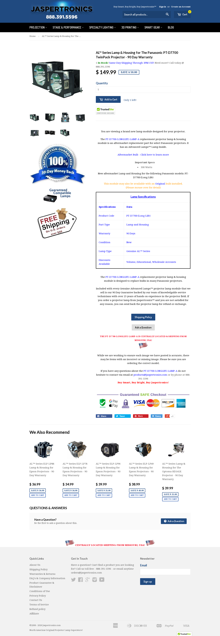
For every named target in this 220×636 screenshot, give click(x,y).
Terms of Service (39, 604)
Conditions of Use (39, 591)
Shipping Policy (143, 317)
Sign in (162, 6)
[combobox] (147, 14)
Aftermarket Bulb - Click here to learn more (143, 154)
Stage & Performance (67, 27)
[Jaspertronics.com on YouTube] (101, 580)
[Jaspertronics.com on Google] (87, 580)
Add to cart (37, 495)
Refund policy (37, 609)
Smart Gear (152, 27)
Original (160, 183)
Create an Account (181, 6)
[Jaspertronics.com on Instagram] (94, 580)
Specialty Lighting (101, 27)
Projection (37, 27)
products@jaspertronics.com (150, 374)
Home (32, 36)
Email (143, 565)
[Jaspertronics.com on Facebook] (80, 580)
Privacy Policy (37, 595)
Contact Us (35, 600)
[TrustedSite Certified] (105, 111)
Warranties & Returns (42, 574)
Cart (186, 13)
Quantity (102, 83)
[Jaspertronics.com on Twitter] (73, 580)
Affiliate (34, 613)
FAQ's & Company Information (47, 578)
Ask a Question (143, 327)
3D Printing (129, 27)
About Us (34, 564)
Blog (171, 27)
